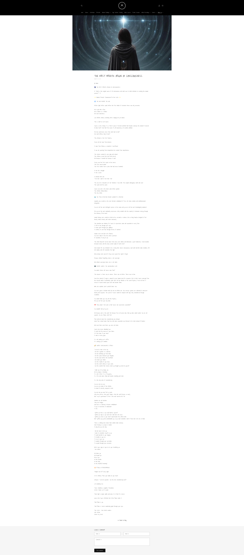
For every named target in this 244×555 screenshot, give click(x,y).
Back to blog (123, 520)
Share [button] (97, 83)
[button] (81, 5)
